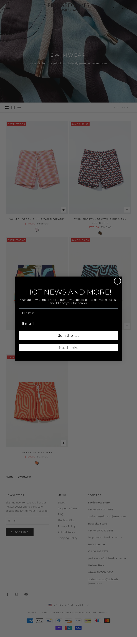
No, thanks (68, 348)
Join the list (68, 335)
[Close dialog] (117, 281)
